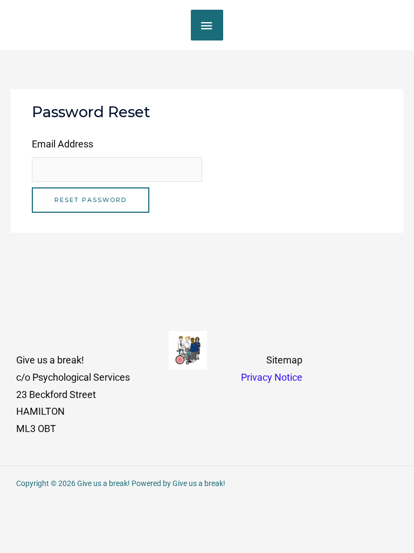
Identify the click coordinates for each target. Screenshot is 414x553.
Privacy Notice (271, 377)
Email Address (62, 144)
